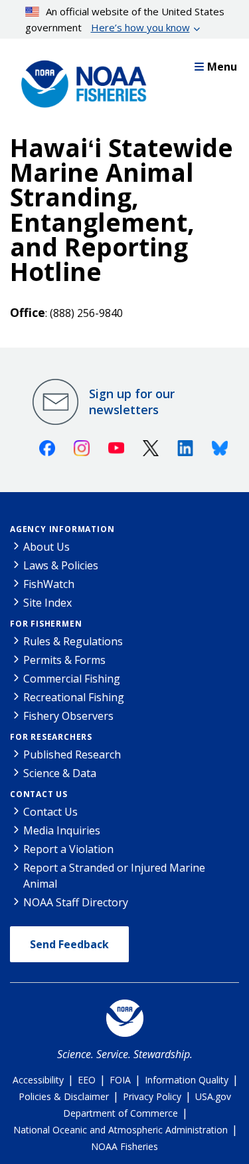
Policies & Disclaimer (64, 1096)
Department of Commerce (120, 1113)
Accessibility (38, 1079)
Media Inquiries (61, 830)
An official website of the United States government (125, 19)
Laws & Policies (60, 565)
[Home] (79, 80)
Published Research (72, 754)
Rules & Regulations (73, 641)
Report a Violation (68, 849)
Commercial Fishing (71, 678)
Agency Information (62, 529)
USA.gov (213, 1096)
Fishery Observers (68, 716)
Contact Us (39, 794)
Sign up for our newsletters (132, 402)
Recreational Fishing (73, 697)
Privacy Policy (152, 1096)
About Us (46, 546)
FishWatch (48, 584)
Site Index (47, 602)
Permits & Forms (64, 660)
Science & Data (59, 773)
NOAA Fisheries (124, 1146)
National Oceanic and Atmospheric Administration (120, 1129)
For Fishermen (46, 623)
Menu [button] (222, 66)
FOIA (120, 1079)
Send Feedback (69, 944)
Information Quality (186, 1079)
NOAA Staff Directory (75, 902)
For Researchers (51, 736)
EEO (87, 1079)
